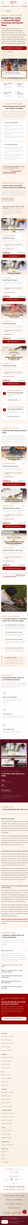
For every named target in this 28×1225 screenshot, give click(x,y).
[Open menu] (2, 2)
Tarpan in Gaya (4, 1085)
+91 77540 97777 (10, 1186)
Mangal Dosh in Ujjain (6, 1137)
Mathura (3, 1155)
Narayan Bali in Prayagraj (7, 1043)
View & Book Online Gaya (13, 484)
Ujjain (3, 1127)
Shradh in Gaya (4, 1081)
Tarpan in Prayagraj (5, 1050)
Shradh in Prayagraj (5, 1046)
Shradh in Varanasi (5, 1064)
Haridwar (4, 1089)
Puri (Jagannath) (5, 1162)
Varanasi (4, 1054)
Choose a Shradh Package (13, 1018)
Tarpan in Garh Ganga (6, 1123)
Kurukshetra (4, 1151)
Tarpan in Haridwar (5, 1102)
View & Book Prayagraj (13, 299)
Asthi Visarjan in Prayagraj (7, 1036)
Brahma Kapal (5, 1141)
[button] (25, 2)
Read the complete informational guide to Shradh (14, 919)
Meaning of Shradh (5, 813)
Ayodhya (3, 1158)
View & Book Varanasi (13, 341)
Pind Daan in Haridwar (6, 1095)
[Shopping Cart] (24, 1212)
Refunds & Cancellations (14, 1208)
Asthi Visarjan (9, 1199)
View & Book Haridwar (13, 383)
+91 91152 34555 (20, 1186)
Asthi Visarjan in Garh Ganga (8, 1113)
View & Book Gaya (12, 256)
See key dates (24, 6)
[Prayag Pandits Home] (13, 2)
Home (2, 11)
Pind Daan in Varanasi (6, 1060)
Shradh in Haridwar (5, 1099)
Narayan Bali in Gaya (6, 1078)
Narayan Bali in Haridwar (7, 1106)
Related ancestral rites (17, 813)
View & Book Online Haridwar (13, 526)
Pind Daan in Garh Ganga (7, 1116)
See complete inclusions (8, 248)
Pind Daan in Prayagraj (6, 1039)
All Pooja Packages (17, 1199)
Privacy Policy (19, 1203)
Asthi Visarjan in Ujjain (6, 1130)
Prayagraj (4, 1033)
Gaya (2, 1071)
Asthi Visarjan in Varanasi (7, 1057)
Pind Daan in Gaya (5, 1074)
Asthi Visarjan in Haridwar (7, 1092)
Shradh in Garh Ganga (6, 1120)
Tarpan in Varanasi (5, 1067)
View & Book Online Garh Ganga (13, 568)
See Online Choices (13, 416)
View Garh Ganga (13, 400)
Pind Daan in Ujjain (5, 1134)
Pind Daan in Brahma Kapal (7, 1144)
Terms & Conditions (10, 1203)
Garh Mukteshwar (6, 1110)
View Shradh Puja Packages (13, 48)
